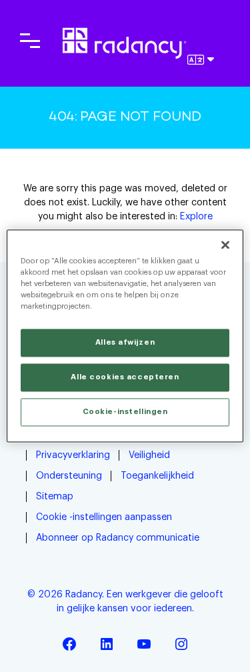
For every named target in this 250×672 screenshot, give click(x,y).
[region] (124, 336)
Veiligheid (149, 455)
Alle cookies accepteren (125, 377)
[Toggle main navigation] (30, 40)
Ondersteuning (69, 476)
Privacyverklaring (73, 455)
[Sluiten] (225, 244)
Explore (196, 216)
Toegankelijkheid (157, 476)
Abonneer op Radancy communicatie (117, 538)
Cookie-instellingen (125, 412)
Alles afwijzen (125, 343)
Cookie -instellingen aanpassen (104, 517)
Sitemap (54, 496)
